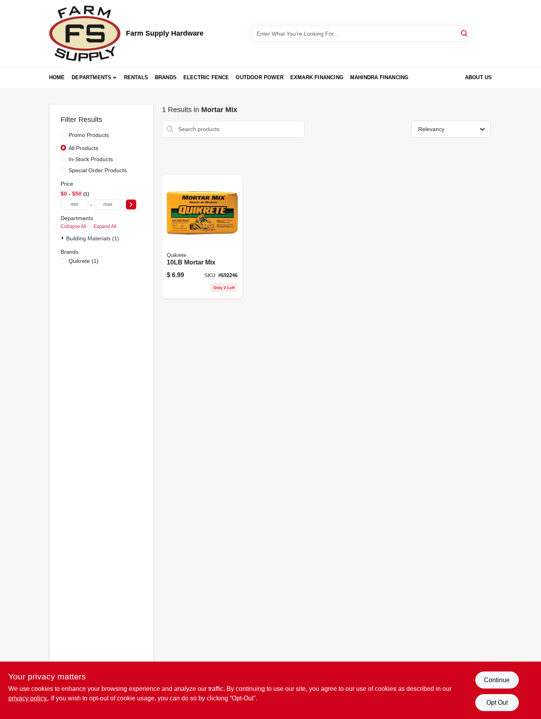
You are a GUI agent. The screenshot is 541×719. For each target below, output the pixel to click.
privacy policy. (28, 698)
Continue (497, 680)
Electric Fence (206, 77)
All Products (83, 148)
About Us (478, 77)
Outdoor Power (260, 77)
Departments (91, 77)
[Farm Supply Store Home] (84, 33)
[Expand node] (63, 238)
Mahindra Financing (379, 77)
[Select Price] (131, 204)
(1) (84, 261)
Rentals (136, 77)
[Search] (465, 33)
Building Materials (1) (92, 238)
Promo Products (89, 135)
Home (57, 77)
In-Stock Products (91, 159)
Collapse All (73, 226)
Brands (166, 77)
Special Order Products (98, 170)
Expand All (104, 226)
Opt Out (497, 702)
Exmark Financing (316, 77)
